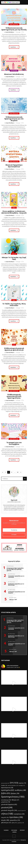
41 (17, 472)
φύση (14, 822)
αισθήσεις (20, 790)
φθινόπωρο (6, 822)
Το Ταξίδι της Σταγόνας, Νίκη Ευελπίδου (14, 304)
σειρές (5, 820)
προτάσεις (16, 817)
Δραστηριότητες (14, 24)
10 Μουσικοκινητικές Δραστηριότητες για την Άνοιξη (14, 29)
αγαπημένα (7, 790)
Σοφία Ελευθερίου (9, 32)
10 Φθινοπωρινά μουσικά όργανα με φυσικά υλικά (14, 349)
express (22, 783)
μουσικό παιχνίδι (9, 810)
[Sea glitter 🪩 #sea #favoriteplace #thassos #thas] (14, 709)
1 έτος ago (17, 32)
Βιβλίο (14, 207)
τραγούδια (15, 820)
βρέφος (15, 793)
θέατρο (15, 800)
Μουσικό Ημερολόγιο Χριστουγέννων (14, 166)
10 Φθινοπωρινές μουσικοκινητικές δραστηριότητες (14, 396)
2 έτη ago (18, 76)
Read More (13, 47)
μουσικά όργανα (9, 804)
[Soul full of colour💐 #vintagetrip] (14, 762)
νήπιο (7, 813)
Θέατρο (14, 254)
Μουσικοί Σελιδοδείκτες (14, 74)
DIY (14, 344)
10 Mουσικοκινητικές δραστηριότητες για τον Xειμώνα (13, 118)
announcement (5, 783)
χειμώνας (21, 822)
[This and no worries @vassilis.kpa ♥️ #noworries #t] (14, 683)
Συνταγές (22, 785)
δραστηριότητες (12, 796)
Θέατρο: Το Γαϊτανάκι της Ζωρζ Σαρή (14, 258)
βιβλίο (5, 793)
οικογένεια (19, 814)
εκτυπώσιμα (6, 800)
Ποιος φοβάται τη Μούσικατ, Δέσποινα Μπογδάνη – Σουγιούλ (14, 212)
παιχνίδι (5, 817)
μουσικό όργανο (22, 810)
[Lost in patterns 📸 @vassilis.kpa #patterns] (14, 736)
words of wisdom (13, 785)
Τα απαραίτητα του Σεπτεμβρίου (14, 443)
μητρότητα (5, 802)
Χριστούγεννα (7, 787)
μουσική (6, 807)
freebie (4, 785)
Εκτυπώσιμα (14, 70)
